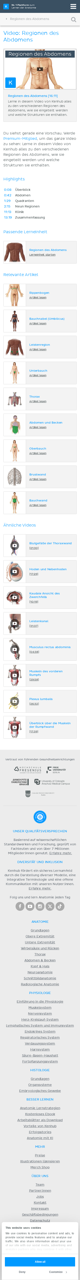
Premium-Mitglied (20, 138)
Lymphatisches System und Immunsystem (40, 1025)
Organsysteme (40, 1085)
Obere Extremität (40, 936)
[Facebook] (20, 906)
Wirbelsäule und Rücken (40, 948)
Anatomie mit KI (40, 1138)
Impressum (40, 1208)
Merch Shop (39, 1167)
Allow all (40, 1261)
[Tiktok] (60, 906)
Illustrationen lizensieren (40, 1161)
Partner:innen (40, 1190)
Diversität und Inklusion (40, 862)
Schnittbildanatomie (40, 978)
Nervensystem (40, 1013)
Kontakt (40, 1202)
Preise (40, 1155)
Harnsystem (40, 1049)
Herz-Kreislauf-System (40, 1019)
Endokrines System (40, 1031)
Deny (22, 1272)
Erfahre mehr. (60, 853)
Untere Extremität (40, 942)
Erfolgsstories (40, 1132)
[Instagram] (40, 906)
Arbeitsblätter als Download (40, 1120)
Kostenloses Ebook (40, 1114)
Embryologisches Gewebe (40, 1091)
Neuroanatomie (40, 972)
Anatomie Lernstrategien (40, 1108)
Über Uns (40, 1176)
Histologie (40, 1070)
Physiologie (40, 993)
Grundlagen (40, 930)
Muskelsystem (39, 1007)
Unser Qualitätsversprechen (40, 831)
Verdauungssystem (40, 1043)
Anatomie (40, 921)
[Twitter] (50, 906)
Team (40, 1184)
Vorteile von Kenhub (40, 1126)
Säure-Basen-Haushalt (40, 1055)
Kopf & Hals (40, 966)
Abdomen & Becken (40, 960)
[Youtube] (30, 906)
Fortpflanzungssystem (40, 1061)
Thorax (39, 954)
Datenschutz (40, 1220)
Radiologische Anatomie (40, 984)
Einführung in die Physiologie (40, 1001)
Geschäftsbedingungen (40, 1214)
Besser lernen (40, 1099)
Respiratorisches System (40, 1037)
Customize (56, 1272)
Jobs (40, 1196)
